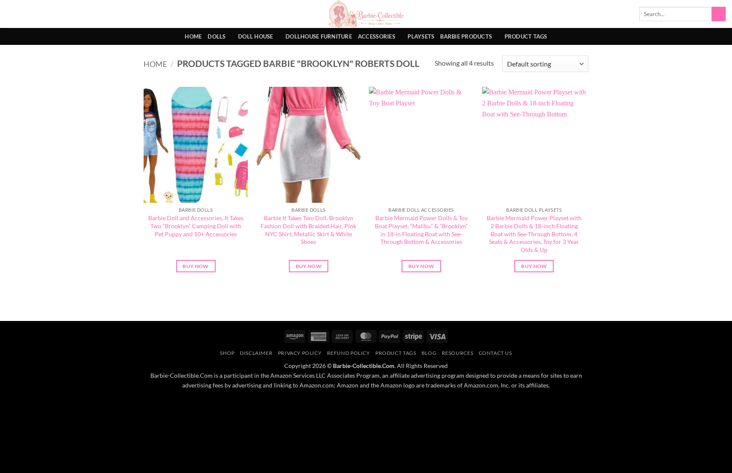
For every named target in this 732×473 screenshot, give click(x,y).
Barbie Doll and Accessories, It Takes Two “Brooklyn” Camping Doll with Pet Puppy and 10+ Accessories (196, 225)
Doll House (255, 36)
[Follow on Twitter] (720, 36)
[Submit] (719, 14)
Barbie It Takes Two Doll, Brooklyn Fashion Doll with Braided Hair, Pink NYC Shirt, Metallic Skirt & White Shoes (308, 229)
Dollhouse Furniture (319, 36)
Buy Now (195, 266)
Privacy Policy (300, 353)
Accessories (376, 36)
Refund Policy (348, 353)
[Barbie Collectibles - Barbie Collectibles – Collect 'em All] (366, 14)
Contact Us (495, 353)
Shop (227, 353)
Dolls (216, 36)
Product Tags (526, 36)
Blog (428, 353)
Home (193, 36)
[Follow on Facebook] (709, 36)
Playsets (421, 36)
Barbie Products (466, 36)
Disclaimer (256, 353)
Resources (458, 353)
